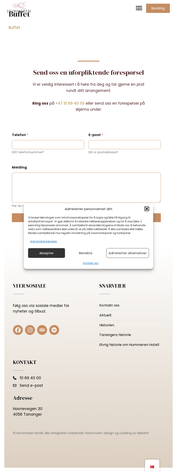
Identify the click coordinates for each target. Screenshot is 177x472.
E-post (95, 135)
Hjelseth (143, 433)
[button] (147, 209)
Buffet (14, 27)
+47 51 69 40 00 (70, 103)
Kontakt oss (90, 263)
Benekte (85, 253)
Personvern (93, 433)
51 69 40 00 (30, 378)
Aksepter (46, 253)
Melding (19, 167)
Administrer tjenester (43, 241)
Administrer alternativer (128, 253)
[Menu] (139, 8)
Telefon (20, 135)
